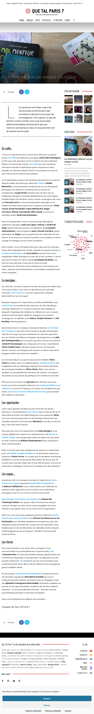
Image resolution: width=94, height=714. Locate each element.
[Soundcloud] (14, 681)
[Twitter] (27, 91)
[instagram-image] (68, 99)
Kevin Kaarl (7, 305)
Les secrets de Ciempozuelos (28, 573)
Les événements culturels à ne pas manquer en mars (84, 208)
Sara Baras (32, 412)
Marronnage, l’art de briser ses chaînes (20, 499)
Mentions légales (83, 668)
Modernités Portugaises (41, 483)
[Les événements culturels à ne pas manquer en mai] (69, 191)
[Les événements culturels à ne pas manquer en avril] (69, 200)
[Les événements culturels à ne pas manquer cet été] (78, 146)
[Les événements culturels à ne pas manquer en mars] (69, 209)
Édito (3, 71)
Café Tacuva (17, 293)
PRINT (85, 663)
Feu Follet (11, 158)
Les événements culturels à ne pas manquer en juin (84, 180)
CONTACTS (83, 655)
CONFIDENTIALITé (81, 659)
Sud (52, 551)
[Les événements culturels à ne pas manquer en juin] (69, 181)
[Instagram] (8, 681)
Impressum (68, 711)
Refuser (47, 705)
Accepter (47, 698)
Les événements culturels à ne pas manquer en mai (84, 190)
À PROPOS (83, 651)
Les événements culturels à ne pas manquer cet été (78, 160)
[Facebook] (21, 91)
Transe (41, 183)
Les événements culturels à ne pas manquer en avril (84, 199)
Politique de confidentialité (33, 711)
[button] (74, 20)
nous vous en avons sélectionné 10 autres (27, 391)
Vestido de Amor (47, 363)
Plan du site (82, 673)
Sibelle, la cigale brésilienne (22, 453)
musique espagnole (14, 652)
